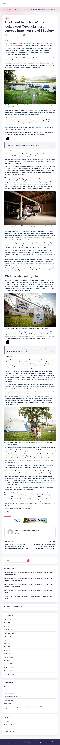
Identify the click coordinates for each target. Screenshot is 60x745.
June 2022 (7, 643)
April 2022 (7, 650)
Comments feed (10, 728)
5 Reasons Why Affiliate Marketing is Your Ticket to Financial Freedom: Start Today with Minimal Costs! (28, 585)
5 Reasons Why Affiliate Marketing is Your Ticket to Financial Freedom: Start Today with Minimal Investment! (28, 579)
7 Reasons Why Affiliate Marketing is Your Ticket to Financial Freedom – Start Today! (28, 597)
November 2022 (9, 626)
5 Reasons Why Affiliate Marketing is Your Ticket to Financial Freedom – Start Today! (28, 591)
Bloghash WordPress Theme (47, 742)
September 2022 (9, 633)
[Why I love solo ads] (30, 520)
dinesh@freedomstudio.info (27, 530)
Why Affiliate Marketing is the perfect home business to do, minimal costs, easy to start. (28, 708)
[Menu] (57, 3)
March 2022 (7, 653)
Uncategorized (8, 700)
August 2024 (8, 619)
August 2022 (8, 636)
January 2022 (8, 660)
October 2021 (8, 671)
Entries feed (9, 724)
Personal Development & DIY (12, 696)
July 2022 (7, 640)
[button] (19, 534)
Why (38, 495)
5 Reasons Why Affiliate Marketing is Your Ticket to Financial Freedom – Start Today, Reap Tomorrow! (28, 573)
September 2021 (9, 674)
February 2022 (8, 657)
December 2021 (8, 664)
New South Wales (15, 45)
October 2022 (8, 629)
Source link (7, 516)
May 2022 (7, 647)
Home (7, 18)
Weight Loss (7, 703)
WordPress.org (10, 731)
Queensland (19, 58)
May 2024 (7, 623)
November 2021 (8, 667)
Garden (6, 686)
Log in (7, 721)
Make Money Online (9, 693)
